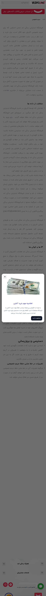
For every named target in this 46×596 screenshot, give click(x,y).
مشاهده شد (37, 318)
